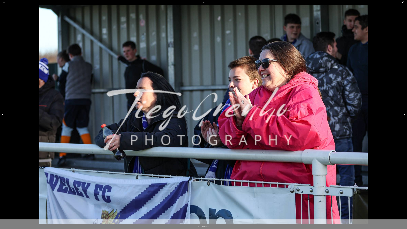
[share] (403, 2)
